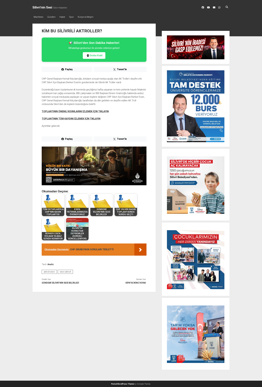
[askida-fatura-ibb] (94, 184)
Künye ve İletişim (85, 17)
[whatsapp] (219, 7)
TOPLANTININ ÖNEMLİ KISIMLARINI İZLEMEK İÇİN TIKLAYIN (75, 111)
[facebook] (203, 7)
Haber (62, 17)
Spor (71, 17)
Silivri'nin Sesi (42, 7)
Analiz (50, 264)
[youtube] (208, 7)
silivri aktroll (65, 272)
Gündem (51, 17)
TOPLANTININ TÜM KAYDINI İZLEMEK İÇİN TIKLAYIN (71, 118)
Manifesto (38, 17)
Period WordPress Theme (122, 384)
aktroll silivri (49, 272)
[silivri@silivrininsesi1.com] (214, 7)
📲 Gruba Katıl (94, 55)
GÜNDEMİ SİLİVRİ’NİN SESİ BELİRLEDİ (60, 283)
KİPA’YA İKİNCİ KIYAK (136, 283)
